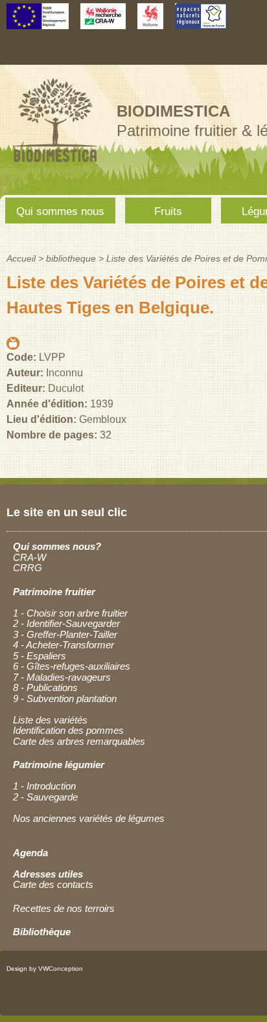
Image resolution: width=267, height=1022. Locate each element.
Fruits (168, 211)
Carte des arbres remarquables (79, 741)
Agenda (30, 852)
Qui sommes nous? (57, 546)
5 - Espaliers (39, 655)
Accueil (21, 258)
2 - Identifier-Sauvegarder (66, 623)
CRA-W (29, 557)
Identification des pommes (68, 730)
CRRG (27, 567)
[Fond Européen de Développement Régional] (37, 22)
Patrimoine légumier (58, 764)
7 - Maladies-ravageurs (62, 677)
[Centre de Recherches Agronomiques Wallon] (103, 22)
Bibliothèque (42, 931)
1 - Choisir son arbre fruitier (70, 613)
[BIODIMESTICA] (55, 163)
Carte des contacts (53, 884)
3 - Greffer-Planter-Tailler (65, 634)
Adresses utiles (48, 874)
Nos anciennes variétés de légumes (89, 818)
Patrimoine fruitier (54, 591)
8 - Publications (45, 687)
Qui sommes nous (60, 211)
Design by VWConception (44, 968)
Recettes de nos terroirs (64, 908)
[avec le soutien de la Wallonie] (150, 22)
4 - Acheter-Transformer (63, 644)
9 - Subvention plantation (65, 698)
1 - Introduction (44, 785)
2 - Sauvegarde (45, 796)
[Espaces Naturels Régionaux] (201, 22)
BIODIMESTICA (173, 111)
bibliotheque (71, 258)
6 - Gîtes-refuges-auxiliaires (71, 666)
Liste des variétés (50, 719)
